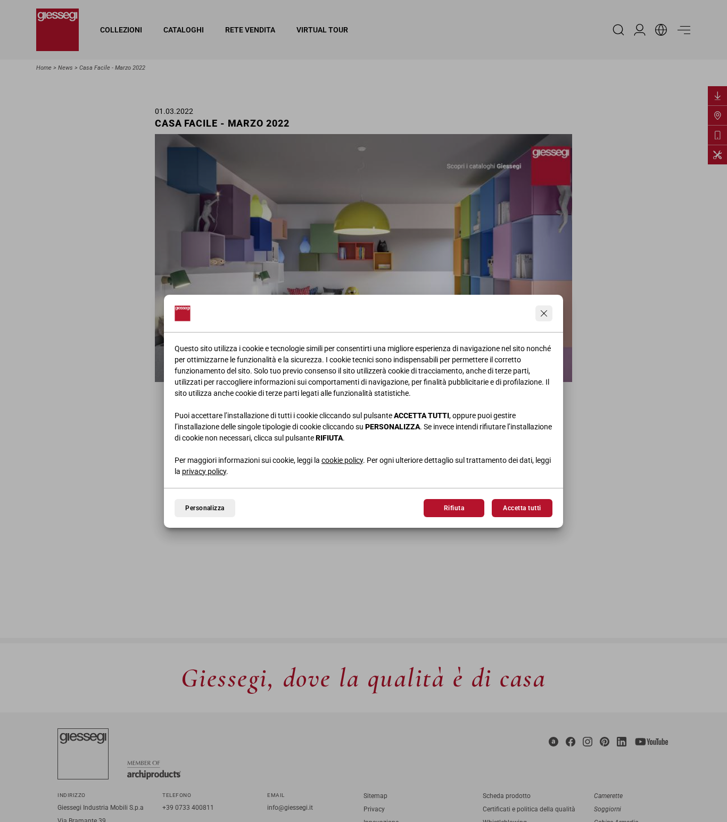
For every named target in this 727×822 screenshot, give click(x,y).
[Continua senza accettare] (543, 313)
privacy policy (204, 471)
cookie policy (342, 460)
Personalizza (205, 508)
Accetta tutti (522, 508)
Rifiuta (454, 508)
